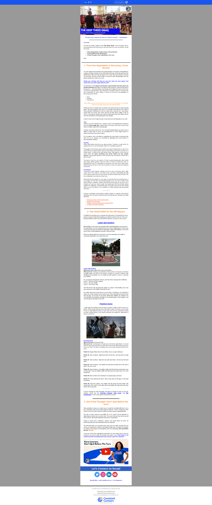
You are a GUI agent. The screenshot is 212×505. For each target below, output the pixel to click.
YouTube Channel (106, 393)
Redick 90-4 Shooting (93, 201)
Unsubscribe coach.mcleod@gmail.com (106, 491)
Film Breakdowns (117, 480)
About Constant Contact (109, 493)
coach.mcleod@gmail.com (103, 495)
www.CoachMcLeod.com (105, 480)
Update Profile (100, 493)
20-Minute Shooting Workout (95, 204)
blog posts (117, 393)
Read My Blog (93, 480)
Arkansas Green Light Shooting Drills (98, 200)
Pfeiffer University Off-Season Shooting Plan (100, 203)
